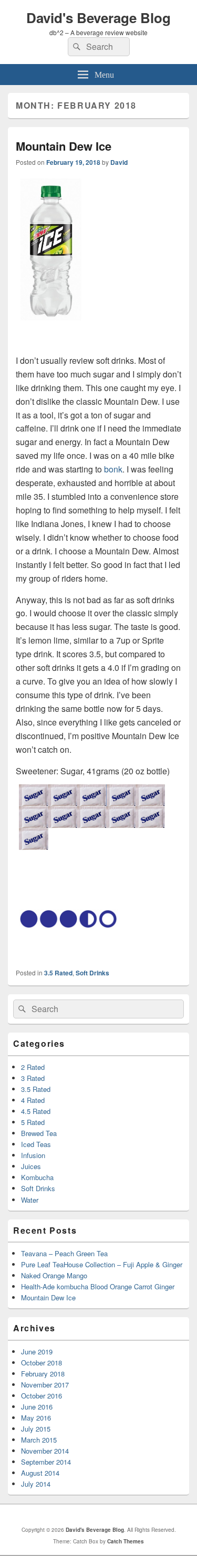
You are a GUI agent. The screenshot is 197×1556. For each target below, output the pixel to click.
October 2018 (41, 1363)
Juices (31, 1166)
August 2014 (40, 1473)
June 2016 (37, 1407)
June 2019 (37, 1352)
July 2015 (35, 1429)
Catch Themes (125, 1541)
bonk (113, 469)
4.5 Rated (35, 1111)
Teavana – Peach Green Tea (64, 1253)
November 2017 (45, 1385)
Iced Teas (36, 1144)
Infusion (33, 1155)
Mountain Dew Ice (63, 146)
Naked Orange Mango (54, 1275)
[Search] (76, 46)
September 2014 (46, 1462)
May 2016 (36, 1418)
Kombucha (37, 1177)
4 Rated (33, 1100)
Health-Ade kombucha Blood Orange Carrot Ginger (97, 1286)
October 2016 (41, 1396)
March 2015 (39, 1440)
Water (29, 1200)
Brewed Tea (39, 1133)
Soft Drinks (92, 972)
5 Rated (33, 1122)
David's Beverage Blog (98, 17)
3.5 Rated (58, 972)
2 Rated (33, 1067)
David (119, 162)
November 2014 (45, 1451)
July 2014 (35, 1484)
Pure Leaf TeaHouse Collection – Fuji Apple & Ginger (101, 1264)
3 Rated (33, 1078)
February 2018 (43, 1374)
